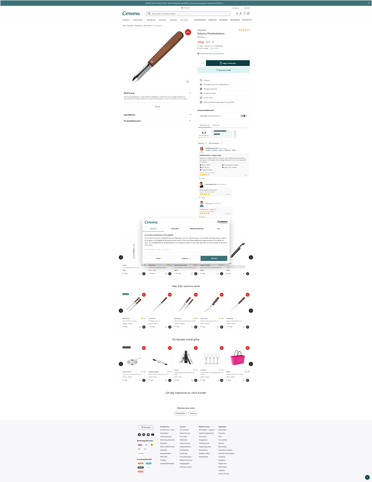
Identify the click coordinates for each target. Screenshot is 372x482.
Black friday (222, 467)
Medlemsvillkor (204, 453)
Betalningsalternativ (167, 440)
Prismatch (202, 436)
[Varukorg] (248, 13)
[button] (149, 13)
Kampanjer (223, 20)
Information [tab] (175, 228)
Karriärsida (184, 453)
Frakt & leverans (166, 436)
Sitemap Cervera (186, 467)
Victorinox (193, 413)
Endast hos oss (185, 433)
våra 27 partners (155, 238)
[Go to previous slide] (121, 257)
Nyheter (221, 443)
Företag (163, 460)
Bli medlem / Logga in (207, 430)
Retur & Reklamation (167, 446)
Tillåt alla (214, 258)
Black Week (222, 446)
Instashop (221, 457)
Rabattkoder (203, 457)
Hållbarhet (183, 440)
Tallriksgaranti (204, 443)
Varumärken (235, 20)
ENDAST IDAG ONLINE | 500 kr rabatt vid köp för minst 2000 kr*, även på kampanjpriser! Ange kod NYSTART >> (184, 3)
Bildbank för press (186, 460)
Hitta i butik (214, 48)
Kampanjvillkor (165, 453)
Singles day (222, 463)
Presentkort (164, 433)
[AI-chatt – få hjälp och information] (367, 477)
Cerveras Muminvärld (226, 453)
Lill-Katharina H (210, 148)
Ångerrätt (163, 443)
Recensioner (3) (204, 125)
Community (216, 125)
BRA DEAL (163, 457)
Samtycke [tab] (153, 228)
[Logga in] (240, 13)
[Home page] (131, 15)
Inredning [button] (173, 20)
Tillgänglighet (184, 463)
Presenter (221, 433)
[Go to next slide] (251, 257)
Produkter (125, 20)
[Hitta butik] (237, 13)
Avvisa (158, 258)
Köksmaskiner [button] (138, 20)
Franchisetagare (185, 457)
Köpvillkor (163, 450)
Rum (220, 436)
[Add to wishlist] (187, 81)
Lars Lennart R (210, 184)
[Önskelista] (244, 13)
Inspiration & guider (225, 450)
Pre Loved (184, 20)
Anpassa (185, 258)
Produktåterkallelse (167, 463)
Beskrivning (201, 37)
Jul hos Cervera (223, 473)
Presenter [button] (212, 20)
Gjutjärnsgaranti (205, 446)
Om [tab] (218, 228)
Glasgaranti (203, 440)
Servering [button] (162, 20)
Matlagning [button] (151, 20)
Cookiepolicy (184, 450)
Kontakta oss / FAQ (167, 430)
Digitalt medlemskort (206, 433)
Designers (222, 460)
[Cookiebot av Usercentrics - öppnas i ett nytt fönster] (219, 222)
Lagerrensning (200, 20)
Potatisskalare (180, 413)
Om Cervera (184, 430)
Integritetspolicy (185, 446)
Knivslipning (203, 450)
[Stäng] (369, 3)
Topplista (221, 470)
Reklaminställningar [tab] (197, 228)
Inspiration (247, 20)
